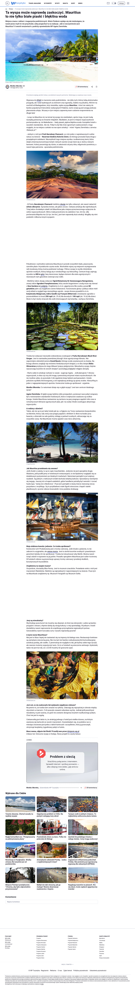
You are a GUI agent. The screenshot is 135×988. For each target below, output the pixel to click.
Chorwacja (102, 940)
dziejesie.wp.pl (73, 731)
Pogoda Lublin (40, 953)
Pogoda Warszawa (41, 940)
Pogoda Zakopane (41, 945)
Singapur (101, 947)
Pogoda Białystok (72, 945)
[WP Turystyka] (20, 3)
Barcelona (102, 938)
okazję (62, 204)
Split (100, 955)
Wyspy (57, 3)
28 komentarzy (82, 87)
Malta (100, 942)
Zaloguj (121, 3)
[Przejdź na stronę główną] (7, 5)
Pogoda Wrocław (41, 942)
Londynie (44, 286)
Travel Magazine (35, 3)
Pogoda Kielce (40, 958)
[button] (113, 3)
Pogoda (38, 938)
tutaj (42, 984)
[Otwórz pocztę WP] (108, 3)
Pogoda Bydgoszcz (73, 940)
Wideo (80, 3)
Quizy (73, 3)
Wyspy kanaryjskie (104, 958)
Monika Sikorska (16, 86)
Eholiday (7, 948)
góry (42, 274)
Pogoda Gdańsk (40, 949)
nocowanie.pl (8, 944)
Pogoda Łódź (40, 955)
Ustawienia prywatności (97, 970)
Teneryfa (101, 949)
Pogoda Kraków (40, 947)
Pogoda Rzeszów (72, 942)
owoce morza (52, 551)
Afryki (39, 100)
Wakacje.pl (8, 940)
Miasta (65, 3)
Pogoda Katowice (72, 938)
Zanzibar (101, 951)
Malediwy (101, 945)
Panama (101, 953)
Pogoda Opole (72, 949)
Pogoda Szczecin (41, 951)
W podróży (48, 3)
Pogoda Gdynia (72, 947)
